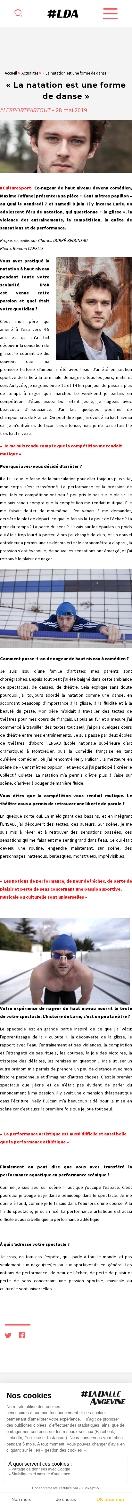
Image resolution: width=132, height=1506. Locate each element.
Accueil (11, 73)
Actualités (29, 73)
